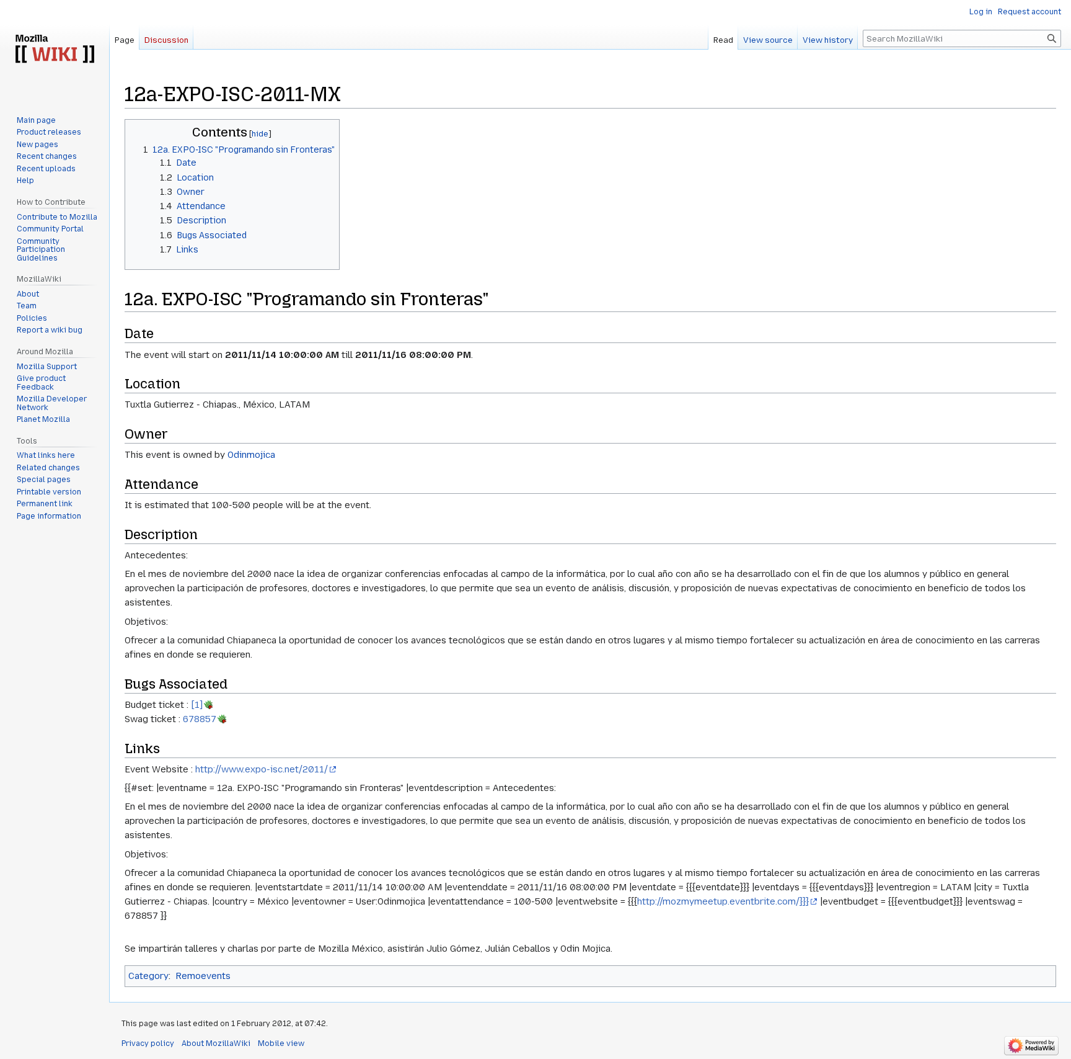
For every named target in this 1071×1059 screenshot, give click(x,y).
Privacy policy (147, 1043)
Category (148, 975)
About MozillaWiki (216, 1043)
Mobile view (281, 1043)
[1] (197, 704)
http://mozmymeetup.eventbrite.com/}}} (723, 901)
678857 (199, 719)
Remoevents (203, 975)
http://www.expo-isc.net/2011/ (261, 769)
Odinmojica (251, 454)
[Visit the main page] (54, 49)
